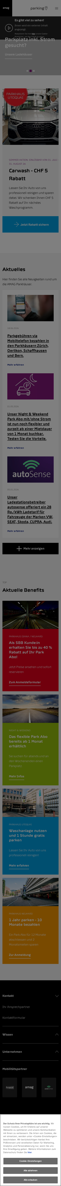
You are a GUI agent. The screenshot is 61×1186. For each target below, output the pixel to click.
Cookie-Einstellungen (30, 1161)
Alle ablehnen (31, 1170)
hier (30, 1152)
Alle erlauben (30, 1179)
